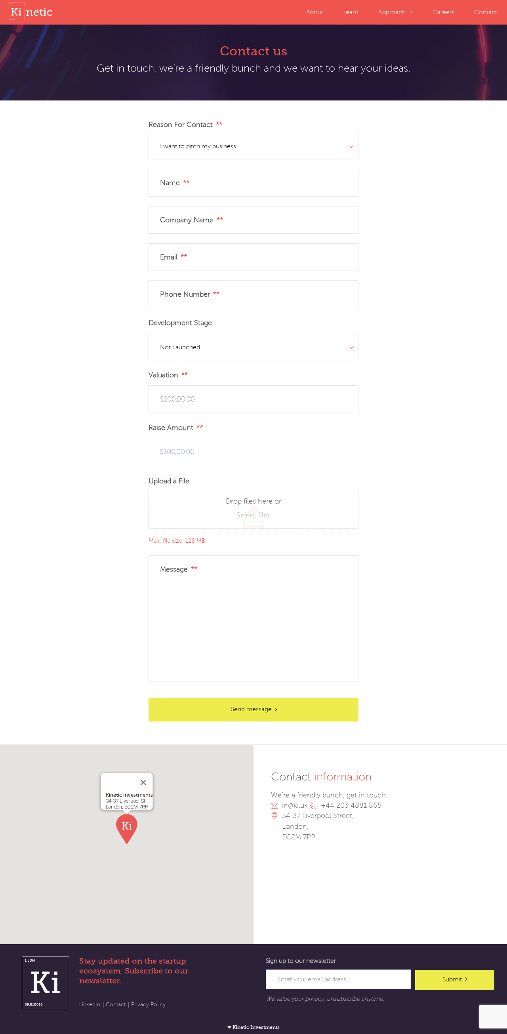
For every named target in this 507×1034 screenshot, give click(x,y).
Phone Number (188, 294)
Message (177, 569)
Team (350, 12)
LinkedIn (89, 1004)
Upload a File (169, 481)
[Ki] (31, 11)
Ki (45, 982)
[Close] (143, 782)
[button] (126, 829)
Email (172, 257)
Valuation (167, 375)
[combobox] (253, 145)
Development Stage (180, 323)
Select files (253, 515)
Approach (392, 12)
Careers (443, 12)
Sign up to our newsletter (301, 960)
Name (173, 183)
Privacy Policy (148, 1004)
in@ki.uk (295, 805)
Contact (485, 12)
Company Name (190, 220)
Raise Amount (174, 428)
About (314, 12)
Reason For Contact (184, 125)
